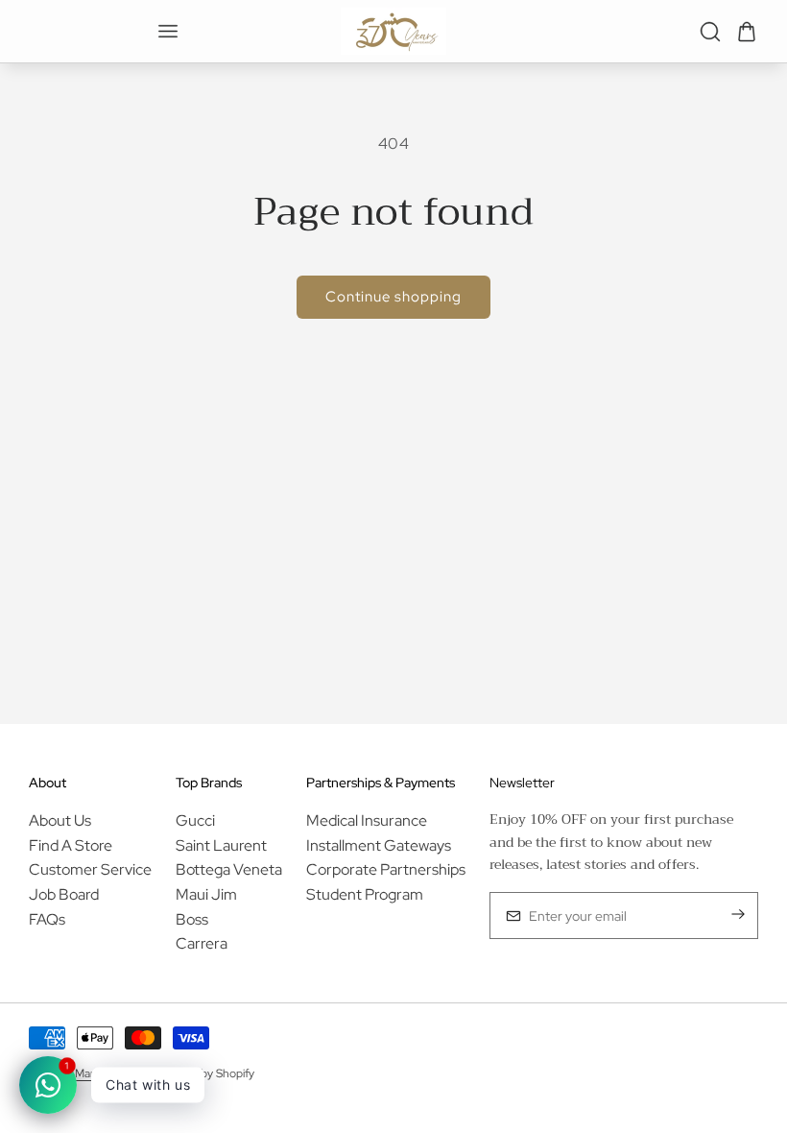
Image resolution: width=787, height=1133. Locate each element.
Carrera (201, 943)
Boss (192, 919)
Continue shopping (393, 296)
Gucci (195, 820)
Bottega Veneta (229, 869)
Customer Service (90, 869)
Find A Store (70, 845)
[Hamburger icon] (167, 31)
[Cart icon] (746, 31)
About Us (60, 820)
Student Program (364, 894)
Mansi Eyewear (112, 1073)
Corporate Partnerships (385, 869)
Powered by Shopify (203, 1073)
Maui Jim (206, 894)
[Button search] (710, 31)
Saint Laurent (221, 845)
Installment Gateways (378, 845)
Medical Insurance (366, 820)
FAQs (47, 919)
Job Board (64, 894)
